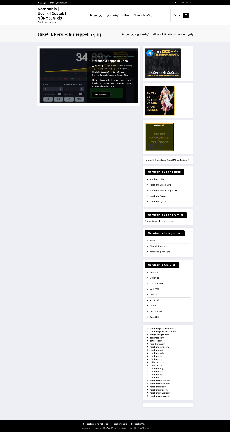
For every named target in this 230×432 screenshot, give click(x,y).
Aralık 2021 (154, 300)
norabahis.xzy (156, 377)
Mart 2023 (154, 272)
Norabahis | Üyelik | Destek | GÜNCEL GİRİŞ (52, 13)
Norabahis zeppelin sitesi (118, 75)
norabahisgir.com (158, 386)
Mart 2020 (154, 305)
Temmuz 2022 (156, 283)
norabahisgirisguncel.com (162, 328)
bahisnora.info (157, 365)
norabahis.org (156, 368)
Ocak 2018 (154, 317)
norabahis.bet (156, 350)
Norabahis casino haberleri (95, 424)
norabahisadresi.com (160, 380)
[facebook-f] (175, 2)
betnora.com (156, 340)
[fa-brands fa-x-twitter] (179, 2)
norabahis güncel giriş (119, 56)
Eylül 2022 (154, 278)
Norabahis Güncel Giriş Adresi (163, 190)
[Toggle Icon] (186, 15)
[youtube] (190, 2)
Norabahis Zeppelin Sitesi (110, 61)
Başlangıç (96, 15)
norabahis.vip (156, 359)
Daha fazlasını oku (101, 94)
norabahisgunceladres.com (163, 331)
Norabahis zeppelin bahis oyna (116, 69)
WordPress (111, 428)
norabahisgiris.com (159, 390)
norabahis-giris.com (159, 347)
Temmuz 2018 (156, 311)
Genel (94, 56)
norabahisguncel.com (160, 393)
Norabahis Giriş (143, 15)
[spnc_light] (180, 15)
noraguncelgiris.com (159, 334)
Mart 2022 (154, 289)
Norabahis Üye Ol (158, 201)
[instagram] (186, 2)
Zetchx (97, 66)
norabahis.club (157, 353)
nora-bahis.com (157, 344)
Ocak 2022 (155, 294)
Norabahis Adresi (158, 196)
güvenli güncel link (118, 15)
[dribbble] (182, 2)
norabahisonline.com (160, 396)
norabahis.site (156, 371)
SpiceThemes (143, 428)
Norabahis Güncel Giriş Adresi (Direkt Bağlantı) (167, 160)
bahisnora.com (157, 337)
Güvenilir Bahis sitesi (104, 56)
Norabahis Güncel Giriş (160, 185)
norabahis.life (156, 356)
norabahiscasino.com (160, 383)
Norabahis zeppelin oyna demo (104, 72)
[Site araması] (175, 15)
